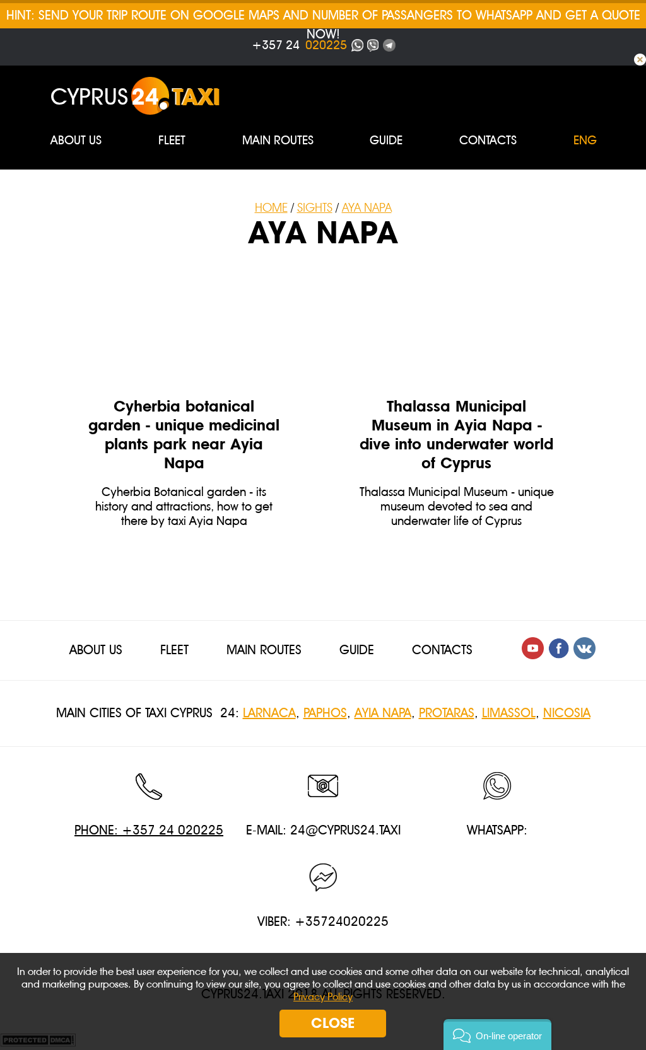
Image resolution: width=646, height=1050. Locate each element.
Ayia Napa (383, 713)
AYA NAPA (367, 208)
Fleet (171, 140)
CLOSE (333, 1023)
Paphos (325, 713)
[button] (497, 1034)
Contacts (488, 140)
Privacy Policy (323, 997)
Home (271, 208)
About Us (76, 140)
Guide (386, 140)
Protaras (446, 713)
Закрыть (640, 60)
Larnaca (269, 713)
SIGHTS (314, 208)
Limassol (509, 713)
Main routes (278, 140)
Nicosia (566, 713)
